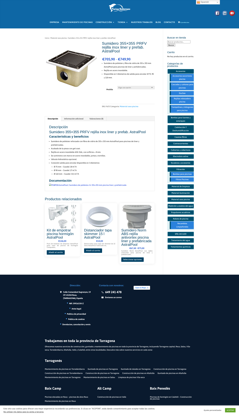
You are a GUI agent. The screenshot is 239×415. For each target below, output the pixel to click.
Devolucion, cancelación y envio (76, 324)
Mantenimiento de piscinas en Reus (60, 401)
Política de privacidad (76, 314)
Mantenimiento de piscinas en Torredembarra (65, 369)
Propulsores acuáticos (180, 212)
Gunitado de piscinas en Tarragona (103, 369)
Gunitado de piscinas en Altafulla (172, 373)
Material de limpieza (181, 186)
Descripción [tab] (53, 119)
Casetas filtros (181, 137)
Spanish (204, 2)
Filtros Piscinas (182, 179)
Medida (109, 89)
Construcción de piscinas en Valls (111, 397)
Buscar (171, 45)
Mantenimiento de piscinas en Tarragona (62, 377)
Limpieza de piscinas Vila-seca (131, 377)
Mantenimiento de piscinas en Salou (99, 377)
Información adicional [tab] (73, 119)
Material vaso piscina (58, 38)
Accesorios (180, 71)
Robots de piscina (180, 219)
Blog (158, 22)
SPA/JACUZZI (180, 234)
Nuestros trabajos (142, 22)
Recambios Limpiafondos (182, 225)
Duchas (182, 93)
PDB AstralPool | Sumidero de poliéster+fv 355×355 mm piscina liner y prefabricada (90, 185)
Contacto (169, 22)
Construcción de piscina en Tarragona (170, 369)
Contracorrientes (180, 143)
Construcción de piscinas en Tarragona (102, 373)
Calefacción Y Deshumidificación (180, 129)
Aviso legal (76, 308)
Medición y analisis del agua (180, 206)
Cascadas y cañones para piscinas (182, 86)
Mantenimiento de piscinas (77, 22)
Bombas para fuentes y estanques (181, 119)
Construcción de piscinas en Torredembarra (64, 373)
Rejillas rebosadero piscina (182, 100)
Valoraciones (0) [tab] (96, 119)
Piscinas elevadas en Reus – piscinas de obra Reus (66, 397)
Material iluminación (181, 193)
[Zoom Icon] (71, 68)
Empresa (54, 22)
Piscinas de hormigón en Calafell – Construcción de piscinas (171, 398)
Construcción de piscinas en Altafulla (138, 373)
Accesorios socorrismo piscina (182, 77)
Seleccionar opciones (132, 259)
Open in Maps (140, 288)
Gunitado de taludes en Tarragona (135, 369)
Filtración (180, 169)
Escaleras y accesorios (180, 163)
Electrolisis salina (180, 156)
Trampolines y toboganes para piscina (182, 109)
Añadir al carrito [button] (56, 252)
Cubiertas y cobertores (180, 150)
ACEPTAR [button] (230, 410)
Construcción (104, 22)
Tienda (121, 22)
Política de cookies (76, 319)
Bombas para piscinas (182, 174)
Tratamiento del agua (180, 240)
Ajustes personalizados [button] (212, 410)
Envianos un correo (113, 297)
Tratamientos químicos (181, 247)
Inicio (47, 38)
